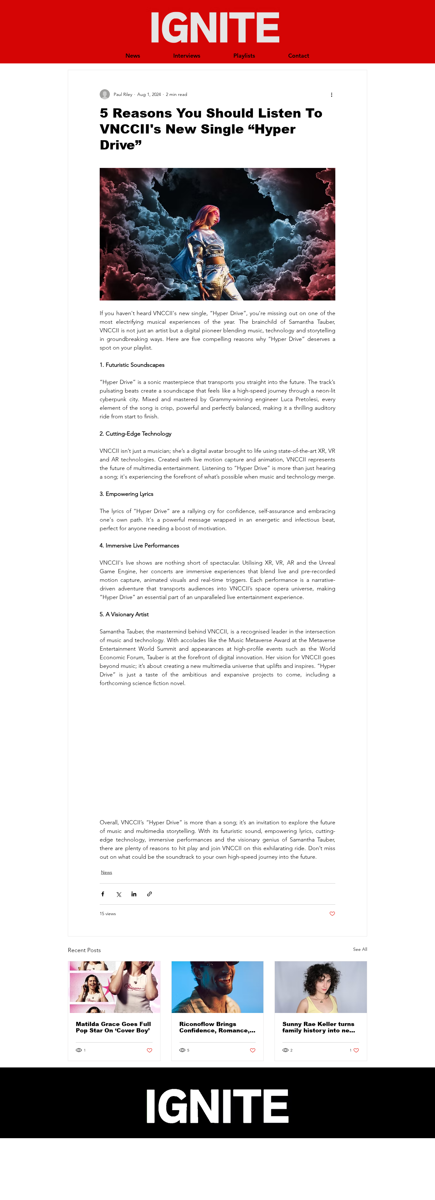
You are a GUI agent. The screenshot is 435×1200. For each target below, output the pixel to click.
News (106, 872)
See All (360, 949)
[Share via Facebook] (103, 894)
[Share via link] (149, 894)
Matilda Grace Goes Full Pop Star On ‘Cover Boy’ (113, 1027)
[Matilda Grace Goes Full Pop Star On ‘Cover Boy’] (114, 987)
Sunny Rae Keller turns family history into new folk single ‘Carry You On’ (318, 1027)
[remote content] (217, 753)
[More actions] (331, 94)
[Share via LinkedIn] (134, 894)
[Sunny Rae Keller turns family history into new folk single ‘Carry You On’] (321, 987)
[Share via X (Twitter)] (118, 894)
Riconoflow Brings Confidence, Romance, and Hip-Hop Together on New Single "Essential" (214, 1027)
